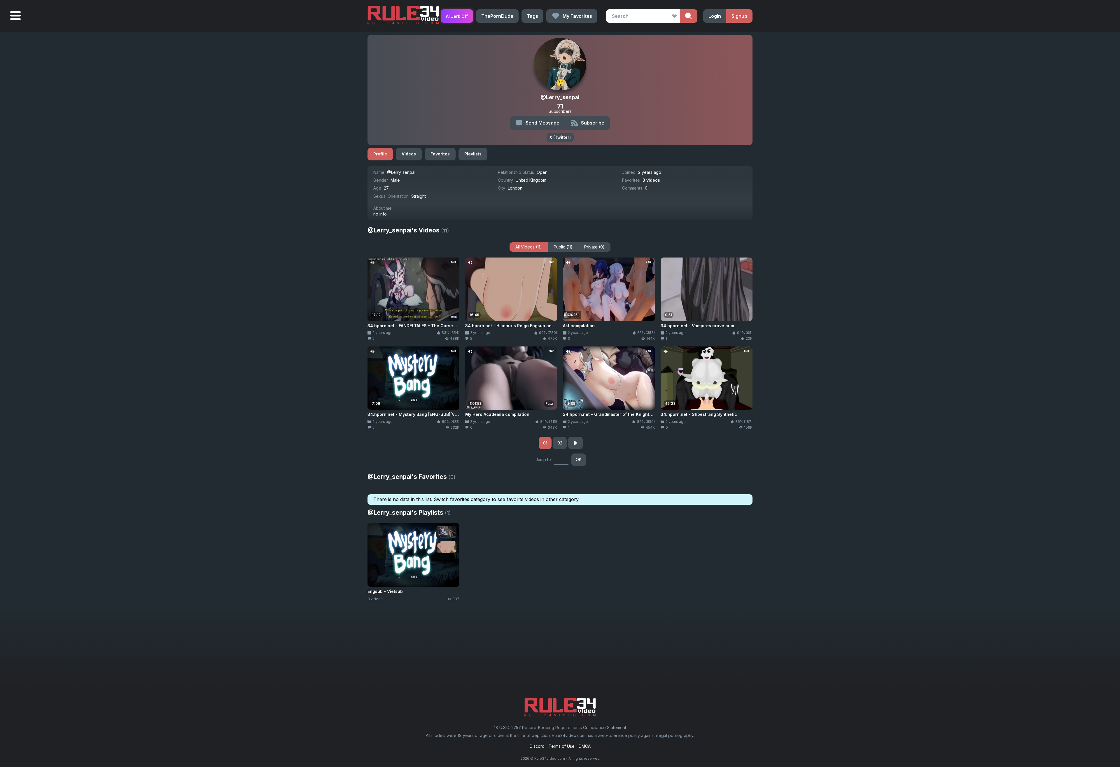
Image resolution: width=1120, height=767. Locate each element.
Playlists (473, 153)
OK (579, 459)
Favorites (440, 153)
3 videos (651, 180)
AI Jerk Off (457, 16)
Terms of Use (562, 746)
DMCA (585, 746)
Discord (537, 746)
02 (559, 442)
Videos (409, 153)
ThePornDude (497, 16)
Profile (380, 153)
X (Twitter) (560, 137)
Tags (532, 16)
